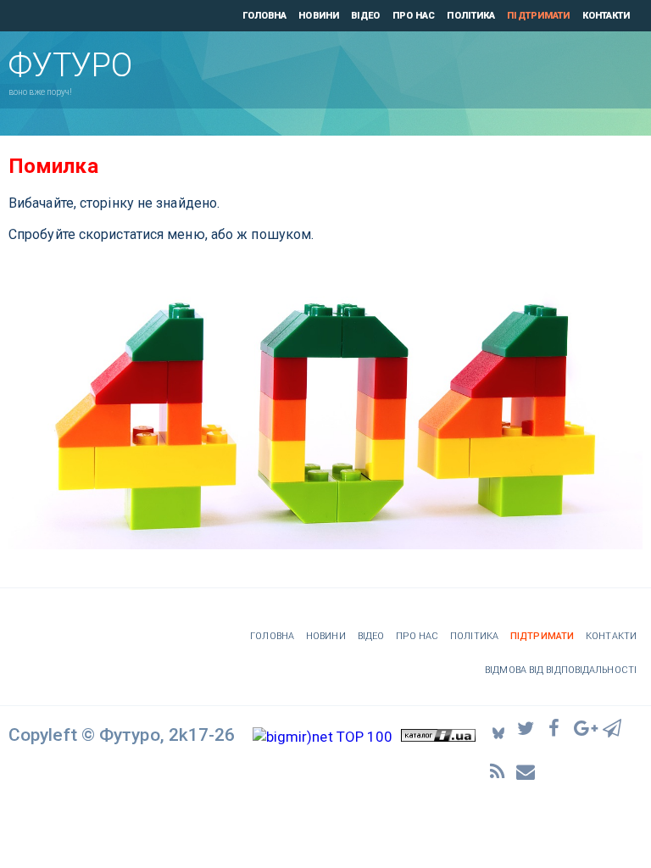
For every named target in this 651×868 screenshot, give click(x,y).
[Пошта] (527, 771)
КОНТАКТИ (606, 15)
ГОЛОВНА (264, 15)
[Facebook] (556, 727)
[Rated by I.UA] (438, 736)
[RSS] (498, 771)
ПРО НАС (414, 15)
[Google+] (584, 727)
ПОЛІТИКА (471, 15)
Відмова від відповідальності (561, 670)
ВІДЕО (366, 15)
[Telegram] (612, 727)
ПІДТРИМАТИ (538, 15)
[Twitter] (527, 727)
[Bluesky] (498, 727)
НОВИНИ (318, 15)
